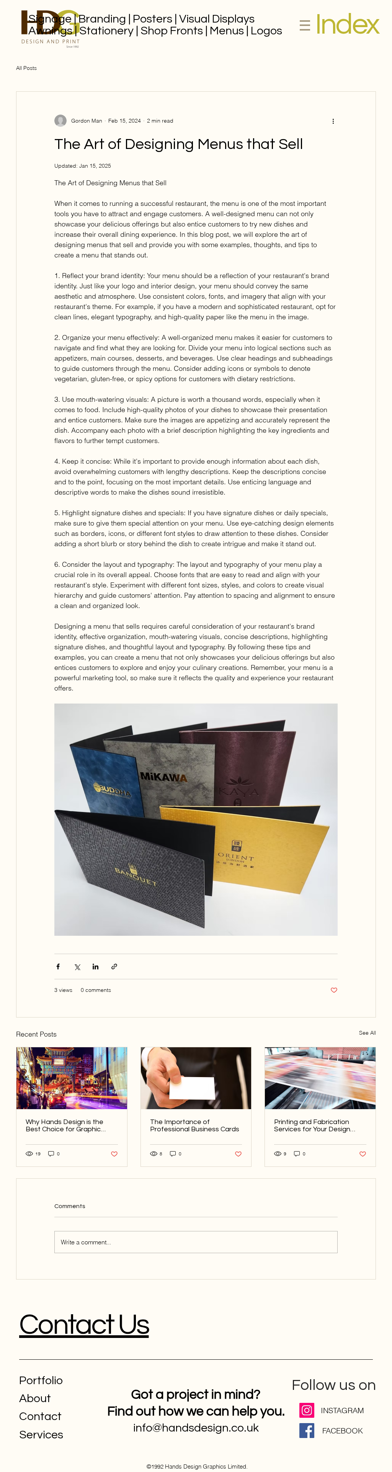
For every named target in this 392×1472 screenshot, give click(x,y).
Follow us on (334, 1385)
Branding (102, 19)
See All (367, 1032)
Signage (50, 19)
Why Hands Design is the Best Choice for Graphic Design (64, 1125)
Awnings (50, 31)
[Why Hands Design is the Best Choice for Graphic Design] (71, 1078)
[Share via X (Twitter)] (76, 966)
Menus (227, 31)
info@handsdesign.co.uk (196, 1428)
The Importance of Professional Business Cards (194, 1125)
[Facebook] (306, 1430)
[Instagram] (306, 1410)
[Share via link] (114, 966)
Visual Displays (218, 19)
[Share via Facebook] (58, 966)
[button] (347, 25)
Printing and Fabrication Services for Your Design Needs (312, 1125)
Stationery (106, 31)
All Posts (26, 68)
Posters (152, 19)
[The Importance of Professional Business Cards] (196, 1078)
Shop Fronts (171, 31)
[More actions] (333, 120)
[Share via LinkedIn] (95, 966)
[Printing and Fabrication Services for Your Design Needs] (320, 1078)
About (35, 1398)
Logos (266, 31)
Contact (40, 1416)
